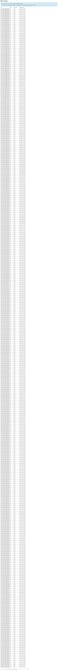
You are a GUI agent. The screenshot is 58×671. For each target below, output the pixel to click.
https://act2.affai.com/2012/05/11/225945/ (5, 330)
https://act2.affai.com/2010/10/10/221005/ (5, 196)
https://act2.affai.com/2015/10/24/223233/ (5, 448)
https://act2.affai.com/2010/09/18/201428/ (5, 189)
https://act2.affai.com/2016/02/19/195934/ (5, 483)
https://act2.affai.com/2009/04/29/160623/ (5, 42)
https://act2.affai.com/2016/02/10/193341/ (5, 481)
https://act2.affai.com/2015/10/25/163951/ (5, 449)
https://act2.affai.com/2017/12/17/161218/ (5, 568)
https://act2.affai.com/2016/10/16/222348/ (5, 519)
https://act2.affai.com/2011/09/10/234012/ (5, 281)
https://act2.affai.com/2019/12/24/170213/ (5, 640)
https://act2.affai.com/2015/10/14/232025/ (5, 445)
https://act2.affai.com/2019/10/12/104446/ (5, 626)
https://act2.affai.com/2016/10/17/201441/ (5, 520)
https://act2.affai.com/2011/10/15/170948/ (5, 291)
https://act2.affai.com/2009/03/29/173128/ (5, 32)
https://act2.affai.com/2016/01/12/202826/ (5, 471)
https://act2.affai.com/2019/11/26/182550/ (5, 637)
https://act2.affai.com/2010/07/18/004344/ (5, 174)
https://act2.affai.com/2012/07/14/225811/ (5, 341)
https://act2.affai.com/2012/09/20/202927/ (5, 353)
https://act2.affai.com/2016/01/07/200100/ (5, 470)
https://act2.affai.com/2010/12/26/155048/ (5, 211)
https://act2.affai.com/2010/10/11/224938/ (5, 197)
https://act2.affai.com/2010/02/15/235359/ (5, 128)
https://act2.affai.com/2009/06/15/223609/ (5, 57)
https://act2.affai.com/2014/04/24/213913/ (5, 400)
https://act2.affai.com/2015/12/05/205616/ (5, 461)
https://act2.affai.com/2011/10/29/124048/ (5, 293)
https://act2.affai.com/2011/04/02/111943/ (5, 236)
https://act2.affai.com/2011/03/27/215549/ (5, 234)
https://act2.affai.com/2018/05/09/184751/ (5, 592)
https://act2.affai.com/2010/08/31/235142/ (5, 186)
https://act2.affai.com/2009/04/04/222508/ (5, 34)
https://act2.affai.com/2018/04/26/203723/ (5, 590)
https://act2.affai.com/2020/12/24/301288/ (5, 663)
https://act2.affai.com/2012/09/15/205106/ (5, 352)
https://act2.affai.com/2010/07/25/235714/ (5, 177)
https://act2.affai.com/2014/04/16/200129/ (5, 399)
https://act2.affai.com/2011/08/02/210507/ (5, 271)
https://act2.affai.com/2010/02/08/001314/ (5, 126)
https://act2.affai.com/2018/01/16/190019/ (5, 577)
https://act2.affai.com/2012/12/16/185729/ (5, 362)
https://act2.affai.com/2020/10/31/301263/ (5, 652)
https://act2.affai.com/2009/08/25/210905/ (5, 77)
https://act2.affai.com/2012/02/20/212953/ (5, 317)
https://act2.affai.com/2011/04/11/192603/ (5, 243)
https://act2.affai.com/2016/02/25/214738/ (5, 484)
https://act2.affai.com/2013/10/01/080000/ (5, 367)
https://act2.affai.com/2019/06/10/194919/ (5, 614)
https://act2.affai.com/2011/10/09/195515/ (5, 290)
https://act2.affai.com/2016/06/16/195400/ (5, 505)
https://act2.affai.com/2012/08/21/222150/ (5, 350)
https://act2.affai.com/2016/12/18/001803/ (5, 529)
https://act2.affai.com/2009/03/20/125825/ (5, 29)
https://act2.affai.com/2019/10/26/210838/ (5, 627)
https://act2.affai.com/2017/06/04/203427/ (5, 544)
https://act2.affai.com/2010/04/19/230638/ (5, 149)
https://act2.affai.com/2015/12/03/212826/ (5, 460)
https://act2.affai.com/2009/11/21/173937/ (5, 101)
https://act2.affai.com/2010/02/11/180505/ (5, 127)
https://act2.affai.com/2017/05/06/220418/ (5, 540)
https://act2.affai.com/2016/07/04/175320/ (5, 507)
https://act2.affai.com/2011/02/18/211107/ (5, 221)
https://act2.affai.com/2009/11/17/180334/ (5, 100)
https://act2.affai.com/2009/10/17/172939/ (5, 90)
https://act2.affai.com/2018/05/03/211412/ (5, 591)
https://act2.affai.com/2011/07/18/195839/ (5, 268)
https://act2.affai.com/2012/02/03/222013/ (5, 314)
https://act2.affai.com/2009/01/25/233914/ (5, 8)
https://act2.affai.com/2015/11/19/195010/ (5, 457)
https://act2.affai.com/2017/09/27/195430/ (5, 557)
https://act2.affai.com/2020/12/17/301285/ (5, 661)
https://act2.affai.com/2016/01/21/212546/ (5, 474)
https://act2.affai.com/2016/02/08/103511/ (5, 480)
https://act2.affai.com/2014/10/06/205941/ (5, 412)
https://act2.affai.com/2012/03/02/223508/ (5, 318)
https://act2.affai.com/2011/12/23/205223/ (5, 307)
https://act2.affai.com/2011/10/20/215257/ (5, 292)
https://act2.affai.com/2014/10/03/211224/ (5, 411)
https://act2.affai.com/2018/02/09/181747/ (5, 580)
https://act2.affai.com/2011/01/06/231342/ (5, 212)
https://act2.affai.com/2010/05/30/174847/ (5, 161)
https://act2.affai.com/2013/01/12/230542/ (5, 364)
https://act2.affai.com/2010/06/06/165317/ (5, 162)
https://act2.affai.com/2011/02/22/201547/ (5, 223)
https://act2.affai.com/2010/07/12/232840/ (5, 173)
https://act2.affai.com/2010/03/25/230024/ (5, 139)
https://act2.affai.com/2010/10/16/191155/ (5, 198)
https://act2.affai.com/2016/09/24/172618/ (5, 518)
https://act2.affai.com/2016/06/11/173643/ (5, 504)
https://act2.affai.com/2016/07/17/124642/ (5, 509)
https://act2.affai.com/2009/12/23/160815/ (5, 113)
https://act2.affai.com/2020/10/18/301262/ (5, 651)
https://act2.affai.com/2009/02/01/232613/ (5, 10)
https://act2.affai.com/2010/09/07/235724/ (5, 188)
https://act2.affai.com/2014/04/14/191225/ (5, 398)
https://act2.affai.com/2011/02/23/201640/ (5, 224)
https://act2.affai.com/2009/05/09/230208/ (5, 46)
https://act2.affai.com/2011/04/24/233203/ (5, 248)
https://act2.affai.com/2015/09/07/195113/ (5, 434)
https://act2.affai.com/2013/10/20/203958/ (5, 375)
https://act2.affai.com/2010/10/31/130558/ (5, 200)
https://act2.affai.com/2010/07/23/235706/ (5, 176)
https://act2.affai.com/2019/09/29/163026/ (5, 625)
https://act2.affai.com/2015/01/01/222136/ (5, 423)
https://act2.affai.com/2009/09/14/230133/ (5, 80)
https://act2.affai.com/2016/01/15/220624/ (5, 473)
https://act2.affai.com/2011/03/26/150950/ (5, 233)
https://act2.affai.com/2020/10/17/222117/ (5, 650)
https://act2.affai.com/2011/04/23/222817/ (5, 247)
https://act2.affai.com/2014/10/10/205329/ (5, 413)
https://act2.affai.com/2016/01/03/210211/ (5, 469)
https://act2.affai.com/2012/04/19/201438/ (5, 328)
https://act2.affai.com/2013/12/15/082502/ (5, 385)
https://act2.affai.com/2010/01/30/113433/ (5, 124)
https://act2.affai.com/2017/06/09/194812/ (5, 545)
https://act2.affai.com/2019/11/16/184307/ (5, 628)
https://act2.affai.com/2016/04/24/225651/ (5, 495)
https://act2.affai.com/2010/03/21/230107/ (5, 138)
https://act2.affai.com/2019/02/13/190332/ (5, 604)
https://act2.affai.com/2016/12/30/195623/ (5, 532)
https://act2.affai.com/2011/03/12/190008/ (5, 231)
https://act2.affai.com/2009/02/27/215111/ (5, 20)
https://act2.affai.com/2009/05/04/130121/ (5, 43)
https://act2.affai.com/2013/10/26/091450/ (5, 376)
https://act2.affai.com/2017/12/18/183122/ (5, 569)
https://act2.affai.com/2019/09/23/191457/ (5, 624)
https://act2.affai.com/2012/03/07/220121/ (5, 319)
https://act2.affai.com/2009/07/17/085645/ (5, 66)
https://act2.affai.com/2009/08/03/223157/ (5, 70)
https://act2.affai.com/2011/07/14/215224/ (5, 267)
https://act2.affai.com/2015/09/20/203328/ (5, 438)
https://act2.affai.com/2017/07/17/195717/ (5, 552)
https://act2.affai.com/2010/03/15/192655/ (5, 136)
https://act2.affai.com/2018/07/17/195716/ (5, 599)
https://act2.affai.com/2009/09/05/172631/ (5, 79)
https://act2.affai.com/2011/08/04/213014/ (5, 272)
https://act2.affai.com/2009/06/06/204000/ (5, 54)
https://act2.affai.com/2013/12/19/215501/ (5, 386)
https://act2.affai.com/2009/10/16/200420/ (5, 89)
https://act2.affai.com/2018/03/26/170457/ (5, 588)
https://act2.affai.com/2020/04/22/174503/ (5, 647)
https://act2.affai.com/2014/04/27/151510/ (5, 401)
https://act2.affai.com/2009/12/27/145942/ (5, 115)
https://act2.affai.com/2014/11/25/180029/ (5, 421)
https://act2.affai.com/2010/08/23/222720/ (5, 184)
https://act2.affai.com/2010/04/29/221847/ (5, 153)
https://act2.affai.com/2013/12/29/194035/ (5, 388)
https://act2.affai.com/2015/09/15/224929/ (5, 437)
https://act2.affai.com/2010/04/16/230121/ (5, 148)
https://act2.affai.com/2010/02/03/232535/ (5, 125)
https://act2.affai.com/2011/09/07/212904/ (5, 280)
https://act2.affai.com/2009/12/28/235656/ (5, 116)
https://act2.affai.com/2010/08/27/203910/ (5, 185)
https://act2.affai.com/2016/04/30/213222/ (5, 496)
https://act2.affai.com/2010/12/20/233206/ (5, 209)
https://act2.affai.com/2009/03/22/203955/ (5, 30)
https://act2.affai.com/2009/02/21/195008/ (5, 18)
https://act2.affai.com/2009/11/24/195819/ (5, 104)
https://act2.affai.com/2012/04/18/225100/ (5, 327)
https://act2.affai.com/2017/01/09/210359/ (5, 533)
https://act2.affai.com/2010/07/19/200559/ (5, 175)
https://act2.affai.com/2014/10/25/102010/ (5, 414)
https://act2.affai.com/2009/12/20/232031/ (5, 112)
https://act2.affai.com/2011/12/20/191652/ (5, 304)
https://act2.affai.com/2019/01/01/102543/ (5, 600)
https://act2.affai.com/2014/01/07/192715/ (5, 389)
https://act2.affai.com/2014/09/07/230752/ (5, 409)
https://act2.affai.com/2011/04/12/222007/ (5, 244)
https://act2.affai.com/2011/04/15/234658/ (5, 245)
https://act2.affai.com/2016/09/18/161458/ (5, 517)
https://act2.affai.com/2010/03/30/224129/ (5, 141)
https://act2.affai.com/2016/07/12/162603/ (5, 508)
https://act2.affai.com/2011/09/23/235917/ (5, 283)
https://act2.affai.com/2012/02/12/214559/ (5, 316)
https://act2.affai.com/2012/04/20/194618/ (5, 329)
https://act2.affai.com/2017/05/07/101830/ (5, 541)
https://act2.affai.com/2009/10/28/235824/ (5, 93)
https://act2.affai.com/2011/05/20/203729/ (5, 257)
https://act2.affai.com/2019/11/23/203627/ (5, 635)
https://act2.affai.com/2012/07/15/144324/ (5, 342)
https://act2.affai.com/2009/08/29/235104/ (5, 78)
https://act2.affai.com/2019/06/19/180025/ (5, 616)
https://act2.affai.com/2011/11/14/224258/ (5, 295)
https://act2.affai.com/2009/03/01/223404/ (5, 22)
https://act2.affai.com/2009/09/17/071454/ (5, 81)
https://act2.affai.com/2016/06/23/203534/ (5, 506)
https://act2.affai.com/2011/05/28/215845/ (5, 260)
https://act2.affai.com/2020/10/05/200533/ (5, 648)
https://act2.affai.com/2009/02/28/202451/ (5, 21)
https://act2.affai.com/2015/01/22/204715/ (5, 424)
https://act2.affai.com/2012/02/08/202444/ (5, 315)
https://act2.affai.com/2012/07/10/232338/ (5, 340)
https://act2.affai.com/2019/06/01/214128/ (5, 612)
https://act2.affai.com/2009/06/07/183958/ (5, 55)
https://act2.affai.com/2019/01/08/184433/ (5, 602)
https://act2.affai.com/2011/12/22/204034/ (5, 306)
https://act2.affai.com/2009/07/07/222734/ (5, 65)
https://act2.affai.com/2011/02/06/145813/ (5, 219)
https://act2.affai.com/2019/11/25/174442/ (5, 636)
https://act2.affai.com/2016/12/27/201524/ (5, 531)
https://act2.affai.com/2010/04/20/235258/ (5, 150)
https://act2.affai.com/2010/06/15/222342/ (5, 165)
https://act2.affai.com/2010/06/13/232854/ (5, 164)
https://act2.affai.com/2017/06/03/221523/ (5, 543)
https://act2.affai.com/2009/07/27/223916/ (5, 69)
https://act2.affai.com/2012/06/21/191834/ (5, 339)
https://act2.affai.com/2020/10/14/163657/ (5, 649)
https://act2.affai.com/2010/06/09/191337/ (5, 163)
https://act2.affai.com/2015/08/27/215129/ (5, 426)
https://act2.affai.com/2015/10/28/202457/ (5, 450)
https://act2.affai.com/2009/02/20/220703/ (5, 17)
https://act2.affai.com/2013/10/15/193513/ (5, 374)
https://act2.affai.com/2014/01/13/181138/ (5, 390)
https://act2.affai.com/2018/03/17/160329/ (5, 587)
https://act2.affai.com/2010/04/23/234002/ (5, 151)
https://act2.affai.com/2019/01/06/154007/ (5, 601)
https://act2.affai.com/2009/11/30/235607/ (5, 105)
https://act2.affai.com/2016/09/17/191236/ (5, 516)
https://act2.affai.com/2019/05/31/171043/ (5, 611)
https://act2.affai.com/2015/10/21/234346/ (5, 447)
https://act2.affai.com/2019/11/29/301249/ (5, 639)
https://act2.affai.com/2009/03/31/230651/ (5, 33)
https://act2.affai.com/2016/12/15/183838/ (5, 528)
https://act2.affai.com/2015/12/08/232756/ (5, 462)
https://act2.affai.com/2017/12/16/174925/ (5, 567)
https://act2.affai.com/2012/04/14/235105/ (5, 326)
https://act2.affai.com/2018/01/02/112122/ (5, 576)
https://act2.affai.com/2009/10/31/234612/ (5, 94)
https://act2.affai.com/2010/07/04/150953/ (5, 172)
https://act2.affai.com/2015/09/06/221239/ (5, 433)
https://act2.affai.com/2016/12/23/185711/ (5, 530)
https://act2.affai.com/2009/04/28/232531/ (5, 41)
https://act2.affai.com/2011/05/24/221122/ (5, 259)
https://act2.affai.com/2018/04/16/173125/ (5, 589)
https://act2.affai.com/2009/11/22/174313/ (5, 102)
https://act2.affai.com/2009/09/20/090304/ (5, 82)
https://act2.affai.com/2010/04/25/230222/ (5, 152)
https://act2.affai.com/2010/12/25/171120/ (5, 210)
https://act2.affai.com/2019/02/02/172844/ (5, 603)
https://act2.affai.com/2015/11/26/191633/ (5, 459)
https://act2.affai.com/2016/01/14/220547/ (5, 472)
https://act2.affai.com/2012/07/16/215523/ (5, 343)
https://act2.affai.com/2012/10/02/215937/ (5, 355)
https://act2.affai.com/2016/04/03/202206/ (5, 492)
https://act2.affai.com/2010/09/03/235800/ (5, 187)
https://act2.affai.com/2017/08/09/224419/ (5, 553)
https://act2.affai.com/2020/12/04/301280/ (5, 659)
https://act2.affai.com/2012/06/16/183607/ (5, 338)
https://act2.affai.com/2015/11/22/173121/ (5, 458)
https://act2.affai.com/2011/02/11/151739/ (5, 220)
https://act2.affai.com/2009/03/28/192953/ (5, 31)
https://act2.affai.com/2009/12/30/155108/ (5, 117)
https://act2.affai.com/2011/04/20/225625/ (5, 246)
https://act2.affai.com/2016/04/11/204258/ (5, 493)
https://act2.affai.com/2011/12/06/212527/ (5, 303)
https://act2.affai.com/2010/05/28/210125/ (5, 160)
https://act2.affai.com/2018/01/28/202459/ (5, 578)
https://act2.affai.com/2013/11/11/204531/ (5, 379)
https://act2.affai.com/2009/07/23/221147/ (5, 68)
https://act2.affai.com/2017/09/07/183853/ (5, 555)
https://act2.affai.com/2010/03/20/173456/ (5, 137)
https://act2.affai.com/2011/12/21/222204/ (5, 305)
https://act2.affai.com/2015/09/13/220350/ (5, 436)
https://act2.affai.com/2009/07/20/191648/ (5, 67)
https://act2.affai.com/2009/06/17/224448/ (5, 58)
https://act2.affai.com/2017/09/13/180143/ (5, 556)
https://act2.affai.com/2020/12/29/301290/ (5, 664)
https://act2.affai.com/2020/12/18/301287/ (5, 662)
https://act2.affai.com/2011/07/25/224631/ (5, 269)
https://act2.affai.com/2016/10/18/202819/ (5, 521)
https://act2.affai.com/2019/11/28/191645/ (5, 638)
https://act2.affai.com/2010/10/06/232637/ (5, 195)
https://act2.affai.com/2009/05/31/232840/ (5, 53)
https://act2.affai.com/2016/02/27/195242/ (5, 485)
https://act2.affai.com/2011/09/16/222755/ (5, 282)
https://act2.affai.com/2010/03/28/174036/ (5, 140)
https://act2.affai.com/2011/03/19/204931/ (5, 232)
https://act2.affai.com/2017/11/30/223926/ (5, 565)
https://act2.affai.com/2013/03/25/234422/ (5, 366)
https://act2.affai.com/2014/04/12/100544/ (5, 397)
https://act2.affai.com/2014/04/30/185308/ (5, 402)
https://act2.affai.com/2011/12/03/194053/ (5, 302)
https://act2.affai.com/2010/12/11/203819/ (5, 207)
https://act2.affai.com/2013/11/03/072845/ (5, 377)
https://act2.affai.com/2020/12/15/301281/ (5, 660)
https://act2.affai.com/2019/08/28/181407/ (5, 623)
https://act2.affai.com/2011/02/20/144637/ (5, 222)
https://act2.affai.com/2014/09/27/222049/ (5, 410)
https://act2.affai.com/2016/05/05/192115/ (5, 497)
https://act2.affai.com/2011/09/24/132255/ (5, 284)
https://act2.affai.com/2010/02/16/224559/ (5, 129)
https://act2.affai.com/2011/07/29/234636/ (5, 270)
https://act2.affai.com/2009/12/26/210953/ (5, 114)
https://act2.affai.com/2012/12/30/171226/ (5, 363)
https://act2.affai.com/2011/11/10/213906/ (5, 294)
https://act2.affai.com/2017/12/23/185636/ (5, 575)
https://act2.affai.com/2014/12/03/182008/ (5, 422)
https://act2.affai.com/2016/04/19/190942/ (5, 494)
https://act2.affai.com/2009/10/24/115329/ (5, 91)
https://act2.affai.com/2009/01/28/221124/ (5, 9)
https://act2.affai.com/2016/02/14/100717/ (5, 482)
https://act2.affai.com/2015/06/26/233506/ (5, 425)
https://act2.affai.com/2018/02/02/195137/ (5, 579)
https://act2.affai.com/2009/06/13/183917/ (5, 56)
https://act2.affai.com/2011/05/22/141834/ (5, 258)
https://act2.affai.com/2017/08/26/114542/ (5, 554)
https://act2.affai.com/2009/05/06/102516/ (5, 45)
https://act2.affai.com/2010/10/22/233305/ (5, 199)
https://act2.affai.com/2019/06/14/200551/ (5, 615)
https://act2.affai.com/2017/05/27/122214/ (5, 542)
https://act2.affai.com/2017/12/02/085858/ (5, 566)
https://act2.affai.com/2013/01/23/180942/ (5, 365)
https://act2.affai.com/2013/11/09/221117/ (5, 378)
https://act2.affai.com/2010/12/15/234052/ (5, 208)
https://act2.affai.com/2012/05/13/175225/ (5, 331)
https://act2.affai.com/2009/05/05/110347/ (5, 44)
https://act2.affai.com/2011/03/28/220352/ (5, 235)
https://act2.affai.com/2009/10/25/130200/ (5, 92)
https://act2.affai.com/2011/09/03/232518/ (5, 279)
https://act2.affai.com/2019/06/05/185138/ (5, 613)
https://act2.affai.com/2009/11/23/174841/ (5, 103)
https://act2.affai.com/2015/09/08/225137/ (5, 435)
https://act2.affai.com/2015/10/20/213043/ (5, 446)
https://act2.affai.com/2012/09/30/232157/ (5, 354)
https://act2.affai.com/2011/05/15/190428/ (5, 255)
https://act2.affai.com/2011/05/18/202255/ (5, 256)
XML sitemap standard (19, 3)
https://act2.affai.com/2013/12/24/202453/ (5, 387)
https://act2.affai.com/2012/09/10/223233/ (5, 351)
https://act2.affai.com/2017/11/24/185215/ (5, 564)
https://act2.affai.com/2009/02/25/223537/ (5, 19)
